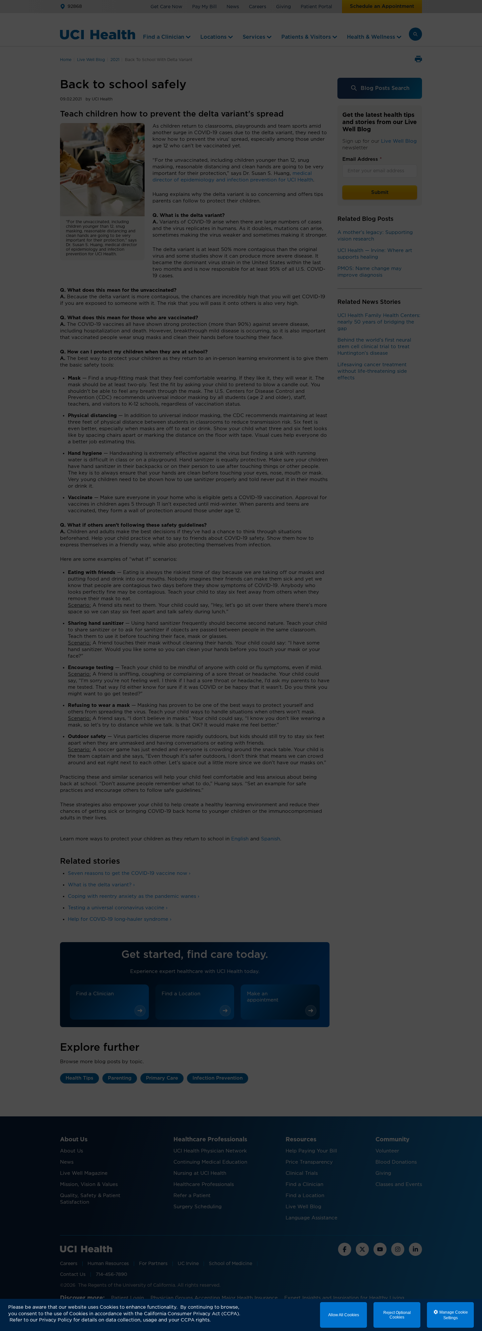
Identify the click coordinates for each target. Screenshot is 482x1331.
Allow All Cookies (343, 1315)
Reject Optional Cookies (397, 1315)
